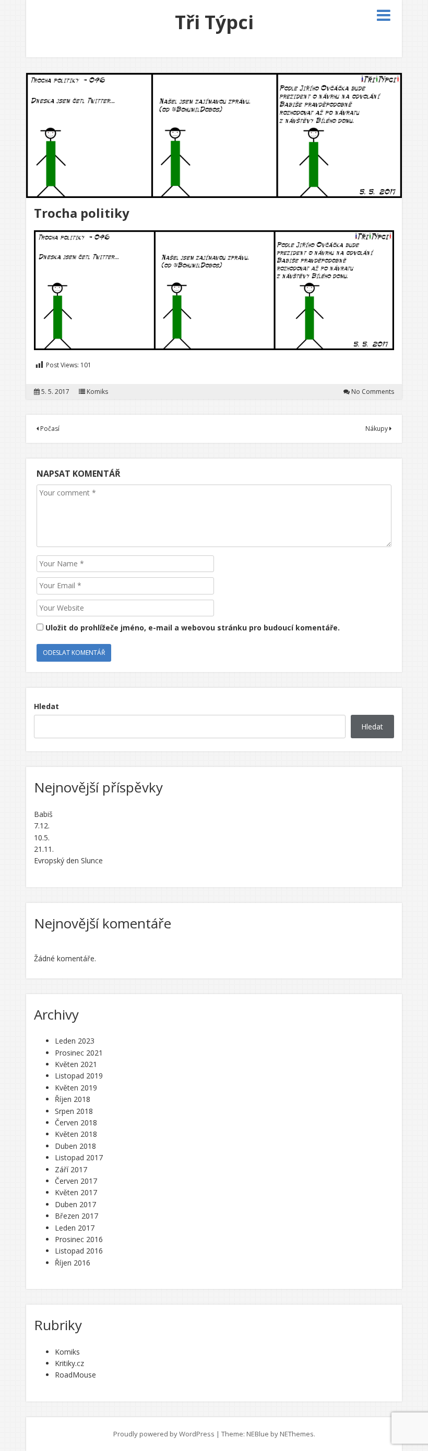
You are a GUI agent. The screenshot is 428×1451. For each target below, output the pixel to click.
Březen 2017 (76, 1216)
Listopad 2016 (79, 1251)
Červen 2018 (76, 1122)
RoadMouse (75, 1375)
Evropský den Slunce (68, 860)
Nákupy (377, 428)
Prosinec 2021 (79, 1053)
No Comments (372, 391)
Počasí (49, 428)
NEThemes (297, 1433)
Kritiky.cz (69, 1363)
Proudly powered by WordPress (164, 1433)
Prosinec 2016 (79, 1239)
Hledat (46, 706)
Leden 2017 (74, 1228)
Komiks (97, 391)
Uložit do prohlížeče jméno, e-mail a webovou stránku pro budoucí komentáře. (192, 628)
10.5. (42, 837)
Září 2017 (71, 1169)
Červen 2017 (76, 1181)
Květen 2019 (76, 1088)
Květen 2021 (76, 1064)
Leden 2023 (74, 1041)
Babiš (43, 814)
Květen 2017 (76, 1192)
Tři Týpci (214, 22)
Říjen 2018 (72, 1099)
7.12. (42, 825)
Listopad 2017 (79, 1157)
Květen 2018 (76, 1134)
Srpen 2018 (74, 1111)
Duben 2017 (75, 1204)
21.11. (44, 849)
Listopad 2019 (79, 1076)
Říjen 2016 (72, 1263)
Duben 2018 (75, 1146)
